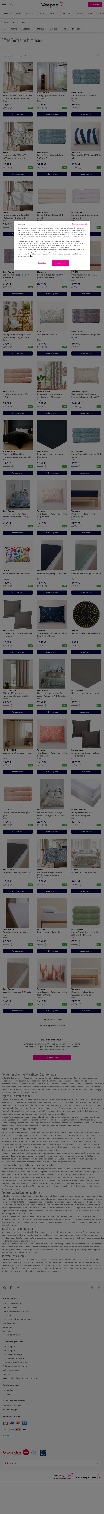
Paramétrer (42, 263)
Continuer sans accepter (80, 224)
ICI (32, 256)
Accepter (60, 263)
